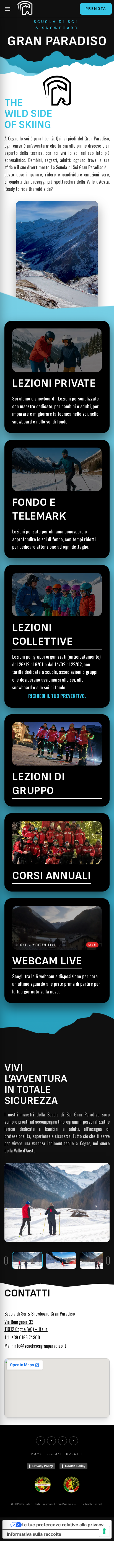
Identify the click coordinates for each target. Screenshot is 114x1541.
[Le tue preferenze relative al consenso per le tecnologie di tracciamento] (104, 1531)
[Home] (25, 9)
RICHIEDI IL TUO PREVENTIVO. (57, 695)
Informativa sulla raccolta (34, 1534)
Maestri (74, 1454)
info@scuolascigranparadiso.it (40, 1345)
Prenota (96, 8)
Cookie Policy (75, 1466)
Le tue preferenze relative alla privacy (62, 1524)
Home (36, 1454)
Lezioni (54, 1454)
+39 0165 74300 (25, 1337)
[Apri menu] (7, 8)
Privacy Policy (42, 1466)
